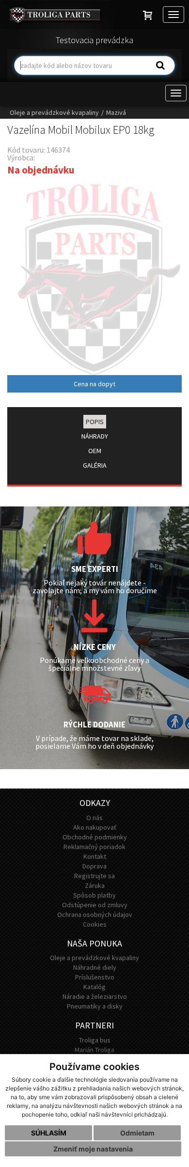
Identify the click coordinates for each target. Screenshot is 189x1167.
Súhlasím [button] (48, 1133)
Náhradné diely (94, 967)
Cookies (95, 924)
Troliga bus (94, 1040)
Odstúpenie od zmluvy (94, 904)
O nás (94, 817)
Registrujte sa (94, 875)
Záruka (95, 885)
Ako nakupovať (94, 827)
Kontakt (94, 856)
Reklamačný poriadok (94, 846)
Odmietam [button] (137, 1133)
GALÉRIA (95, 465)
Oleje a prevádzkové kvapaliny (54, 112)
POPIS (95, 421)
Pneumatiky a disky (95, 1006)
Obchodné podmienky (95, 837)
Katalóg (94, 986)
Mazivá (116, 112)
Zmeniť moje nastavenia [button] (93, 1149)
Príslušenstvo (94, 977)
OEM (94, 450)
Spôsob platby (94, 895)
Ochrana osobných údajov (94, 914)
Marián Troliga (94, 1049)
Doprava (94, 866)
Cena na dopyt (94, 383)
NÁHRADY (94, 436)
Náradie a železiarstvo (95, 996)
